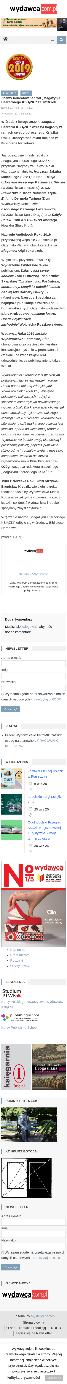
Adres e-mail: (11, 658)
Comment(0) (25, 113)
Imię (4, 670)
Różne (26, 93)
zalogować (29, 627)
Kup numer (18, 950)
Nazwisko (8, 682)
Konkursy (9, 93)
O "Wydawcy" (20, 966)
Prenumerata (20, 955)
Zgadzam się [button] (54, 1378)
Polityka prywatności (23, 1378)
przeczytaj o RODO (47, 699)
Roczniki (17, 960)
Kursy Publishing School (19, 1027)
